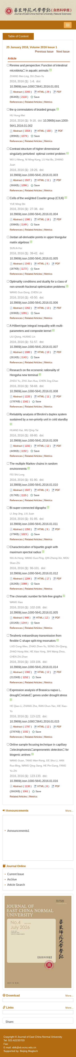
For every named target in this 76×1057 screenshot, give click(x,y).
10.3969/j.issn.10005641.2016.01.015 (34, 721)
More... (69, 810)
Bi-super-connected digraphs (28, 507)
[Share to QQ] (29, 1020)
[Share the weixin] (23, 1020)
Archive (12, 879)
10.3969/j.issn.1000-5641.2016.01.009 (34, 440)
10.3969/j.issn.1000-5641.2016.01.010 (34, 484)
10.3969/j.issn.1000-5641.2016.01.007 (34, 346)
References (16, 101)
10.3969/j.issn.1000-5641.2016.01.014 (34, 667)
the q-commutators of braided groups (32, 109)
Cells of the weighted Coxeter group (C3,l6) (37, 198)
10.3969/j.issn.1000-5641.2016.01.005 (34, 258)
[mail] (35, 1020)
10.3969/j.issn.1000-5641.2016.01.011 (34, 523)
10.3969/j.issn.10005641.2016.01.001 (34, 86)
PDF (59, 91)
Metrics (48, 101)
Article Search (16, 884)
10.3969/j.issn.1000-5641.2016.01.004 (34, 214)
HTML (40, 91)
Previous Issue (44, 51)
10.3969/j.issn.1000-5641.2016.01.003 (34, 175)
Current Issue (15, 874)
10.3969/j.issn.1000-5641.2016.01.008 (34, 391)
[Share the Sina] (17, 1020)
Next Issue (63, 51)
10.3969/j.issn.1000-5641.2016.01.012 (34, 573)
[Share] (41, 1020)
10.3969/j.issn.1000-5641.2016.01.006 (34, 302)
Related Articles (33, 101)
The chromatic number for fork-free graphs (36, 596)
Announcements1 (18, 829)
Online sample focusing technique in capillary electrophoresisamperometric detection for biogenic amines (39, 749)
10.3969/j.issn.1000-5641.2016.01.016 (34, 780)
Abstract (17, 91)
